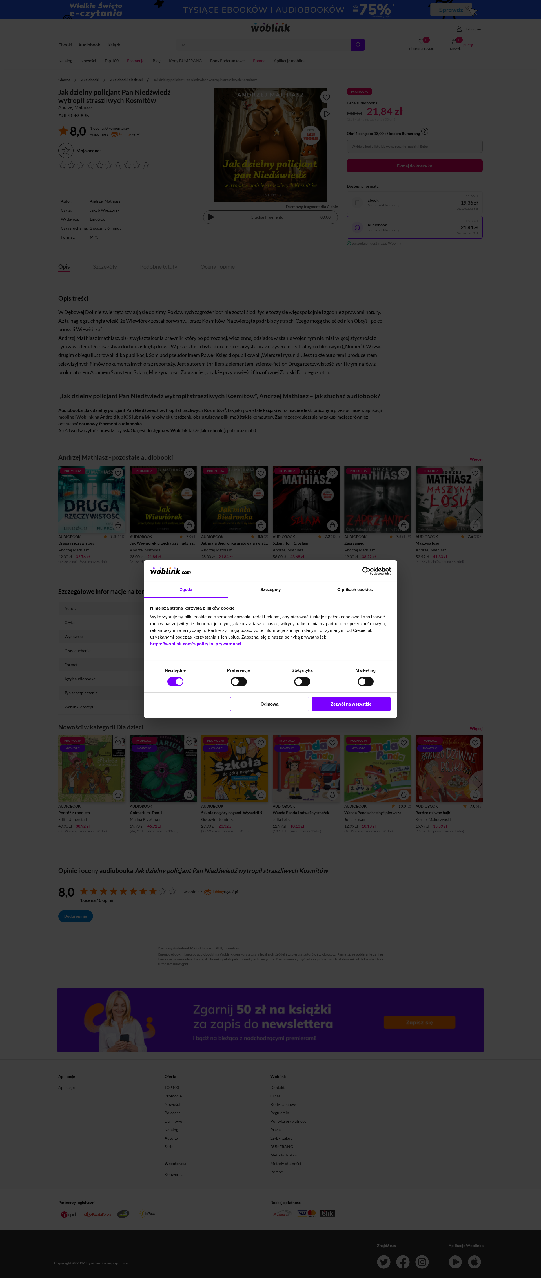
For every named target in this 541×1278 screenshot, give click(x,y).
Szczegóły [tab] (270, 589)
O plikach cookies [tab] (355, 589)
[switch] (239, 681)
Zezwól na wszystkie (351, 704)
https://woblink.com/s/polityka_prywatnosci (195, 643)
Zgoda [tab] (186, 589)
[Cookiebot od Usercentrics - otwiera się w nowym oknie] (366, 571)
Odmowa (269, 704)
